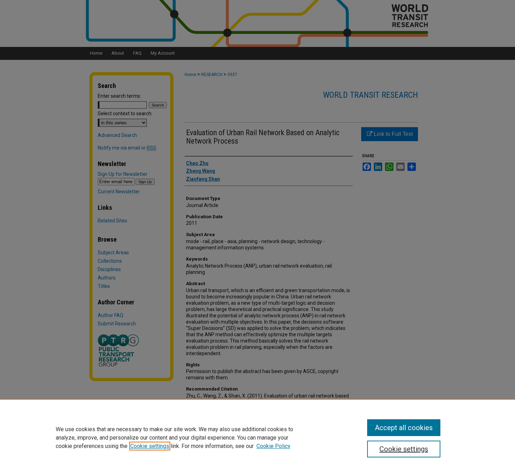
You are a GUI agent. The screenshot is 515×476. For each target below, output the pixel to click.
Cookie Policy (273, 446)
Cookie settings (149, 446)
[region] (257, 437)
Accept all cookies (404, 427)
